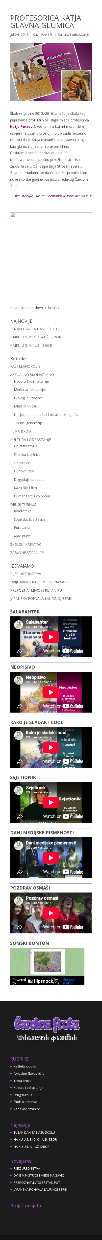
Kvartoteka (22, 511)
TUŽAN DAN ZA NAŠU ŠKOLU (34, 328)
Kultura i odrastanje (73, 34)
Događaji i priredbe (29, 479)
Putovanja (22, 527)
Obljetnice (22, 463)
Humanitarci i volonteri (32, 496)
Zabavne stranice (27, 1109)
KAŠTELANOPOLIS (25, 366)
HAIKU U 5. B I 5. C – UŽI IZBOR (35, 337)
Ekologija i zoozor (28, 398)
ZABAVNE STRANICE (27, 552)
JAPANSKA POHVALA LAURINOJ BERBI (41, 598)
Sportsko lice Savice (30, 519)
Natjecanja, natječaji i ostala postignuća (46, 414)
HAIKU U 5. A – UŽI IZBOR (31, 345)
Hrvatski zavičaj (26, 446)
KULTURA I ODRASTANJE (30, 439)
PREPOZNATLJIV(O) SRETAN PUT (37, 590)
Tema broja (22, 1080)
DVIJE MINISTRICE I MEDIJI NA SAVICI (40, 581)
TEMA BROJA (20, 431)
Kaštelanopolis (25, 1066)
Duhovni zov (24, 471)
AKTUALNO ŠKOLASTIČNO (32, 374)
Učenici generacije (28, 423)
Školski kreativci (25, 1101)
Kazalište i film (44, 34)
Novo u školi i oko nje (31, 381)
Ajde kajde (22, 536)
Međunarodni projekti (31, 389)
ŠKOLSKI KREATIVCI (26, 544)
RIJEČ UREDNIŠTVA (25, 573)
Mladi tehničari (25, 406)
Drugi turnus (23, 1095)
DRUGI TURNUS (23, 504)
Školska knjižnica (27, 454)
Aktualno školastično (29, 1073)
